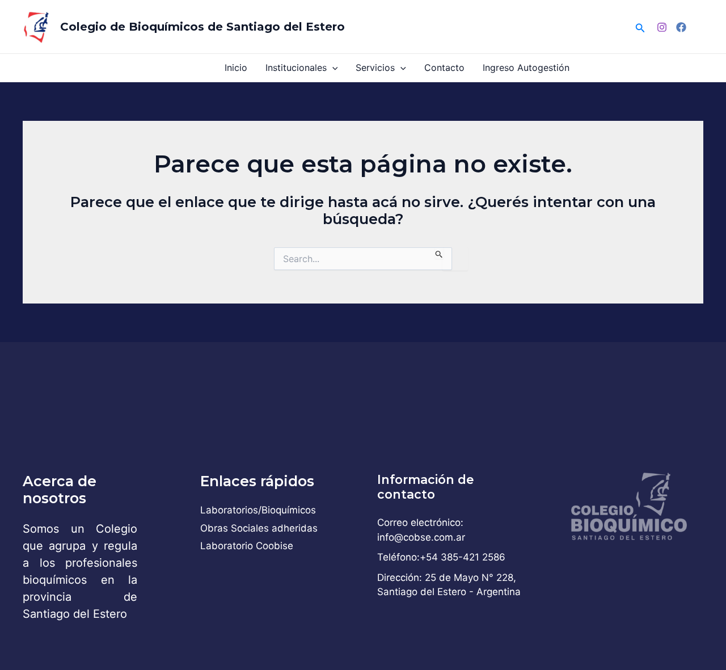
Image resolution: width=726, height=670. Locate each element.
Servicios (375, 67)
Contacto (444, 67)
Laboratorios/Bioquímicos (258, 510)
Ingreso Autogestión (526, 67)
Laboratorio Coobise (246, 545)
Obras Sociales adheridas (259, 528)
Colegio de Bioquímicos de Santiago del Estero (202, 26)
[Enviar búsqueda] (439, 253)
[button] (640, 26)
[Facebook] (681, 27)
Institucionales (296, 67)
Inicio (236, 67)
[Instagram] (662, 27)
